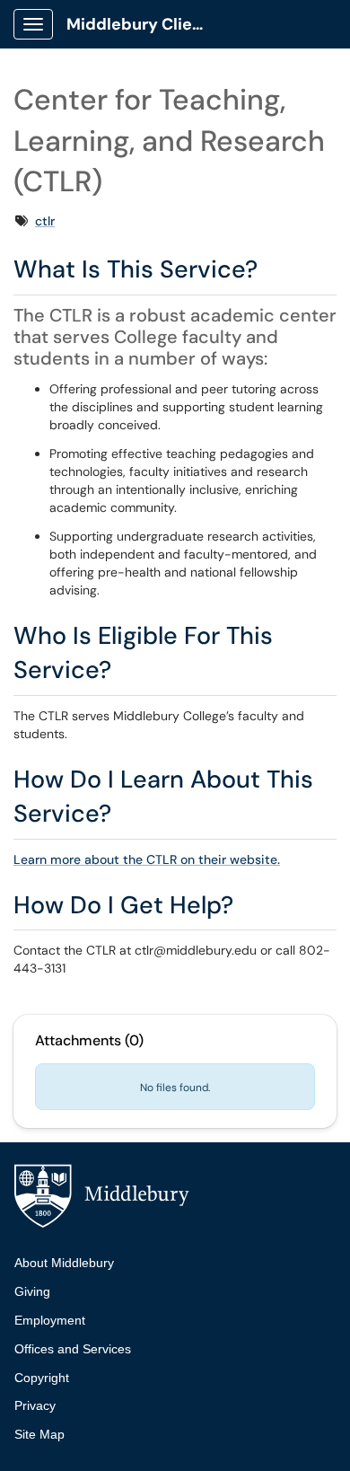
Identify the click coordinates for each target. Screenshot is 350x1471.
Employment (49, 1320)
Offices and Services (72, 1349)
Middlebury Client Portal (144, 24)
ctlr (45, 221)
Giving (32, 1291)
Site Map (39, 1434)
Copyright (41, 1377)
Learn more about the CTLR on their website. (146, 859)
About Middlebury (64, 1262)
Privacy (35, 1405)
